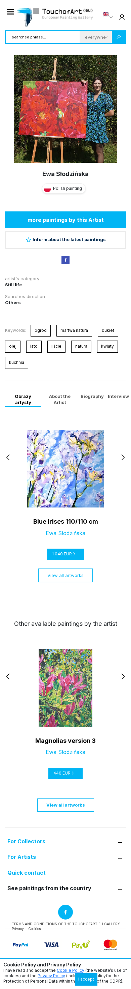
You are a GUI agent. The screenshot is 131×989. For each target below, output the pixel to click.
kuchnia (16, 362)
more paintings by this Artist (66, 219)
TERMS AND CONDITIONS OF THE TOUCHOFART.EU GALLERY (66, 924)
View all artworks (65, 575)
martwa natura (74, 330)
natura (81, 346)
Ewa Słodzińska (65, 173)
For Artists (21, 857)
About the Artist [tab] (60, 399)
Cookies (34, 929)
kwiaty (107, 346)
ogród (41, 330)
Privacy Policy (51, 975)
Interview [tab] (118, 396)
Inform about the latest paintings (69, 239)
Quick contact (26, 873)
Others (13, 302)
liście (56, 346)
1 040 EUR (62, 553)
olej (12, 346)
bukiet (108, 330)
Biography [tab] (92, 396)
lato (34, 346)
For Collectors (26, 841)
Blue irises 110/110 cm (65, 521)
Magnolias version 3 (65, 740)
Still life (13, 284)
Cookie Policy (70, 970)
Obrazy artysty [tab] (23, 399)
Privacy (18, 929)
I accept (86, 979)
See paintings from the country (49, 888)
